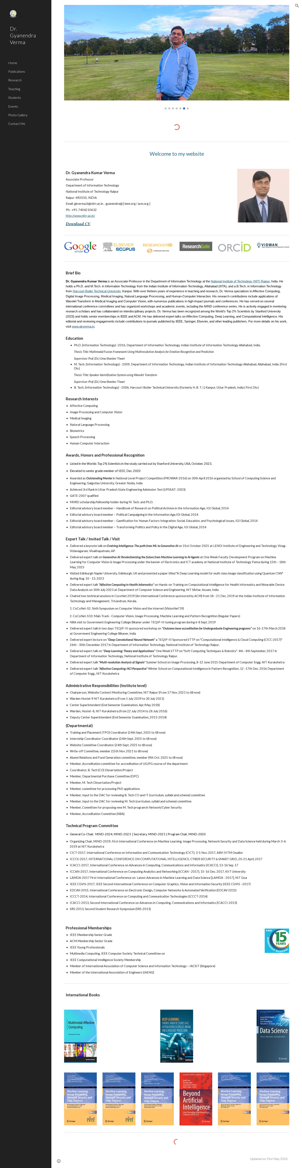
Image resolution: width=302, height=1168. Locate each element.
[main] (176, 153)
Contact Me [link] (16, 123)
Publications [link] (16, 71)
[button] (297, 6)
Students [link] (14, 97)
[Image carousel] (176, 57)
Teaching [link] (14, 89)
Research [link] (15, 80)
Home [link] (12, 63)
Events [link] (13, 106)
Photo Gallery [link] (18, 115)
